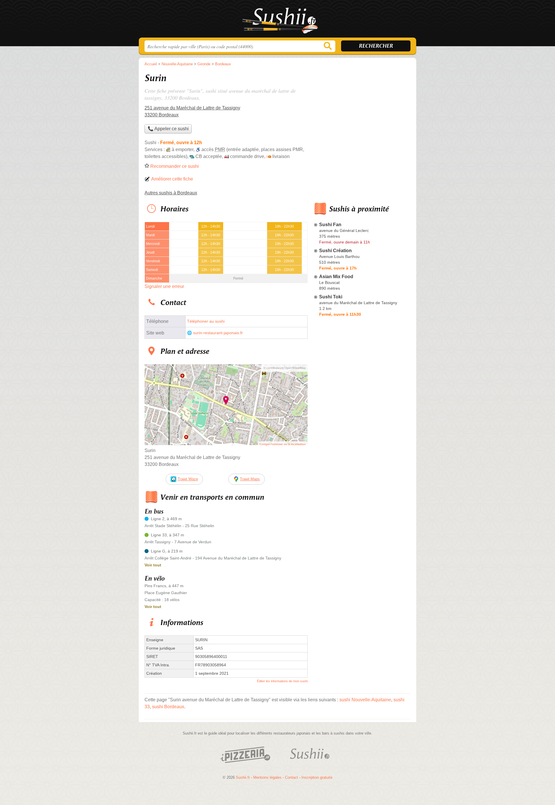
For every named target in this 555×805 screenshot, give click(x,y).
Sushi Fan (330, 224)
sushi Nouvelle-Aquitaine (365, 699)
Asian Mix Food (336, 276)
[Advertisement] (361, 453)
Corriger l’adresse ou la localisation (283, 444)
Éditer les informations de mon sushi (282, 681)
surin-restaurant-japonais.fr (218, 333)
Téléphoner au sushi (206, 321)
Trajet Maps (250, 479)
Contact (291, 777)
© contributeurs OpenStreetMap (284, 367)
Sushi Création (335, 250)
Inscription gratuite (316, 777)
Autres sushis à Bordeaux (171, 192)
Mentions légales (267, 777)
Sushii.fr (277, 20)
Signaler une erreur (164, 286)
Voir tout (153, 565)
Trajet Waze (188, 479)
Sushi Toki (330, 296)
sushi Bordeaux (168, 706)
